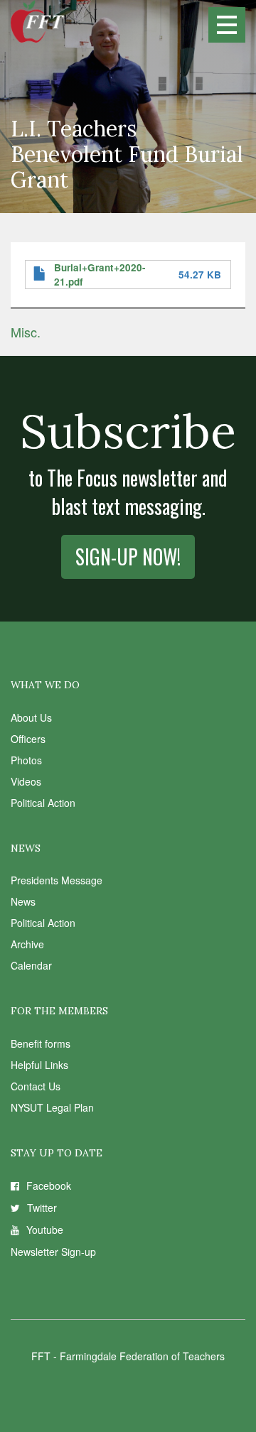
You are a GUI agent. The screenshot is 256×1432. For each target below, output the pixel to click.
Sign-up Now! (128, 556)
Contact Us (35, 1086)
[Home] (37, 21)
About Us (31, 717)
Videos (26, 781)
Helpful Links (39, 1065)
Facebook (48, 1185)
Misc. (26, 331)
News (23, 901)
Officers (28, 739)
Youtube (44, 1229)
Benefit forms (40, 1043)
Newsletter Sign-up (53, 1251)
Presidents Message (56, 880)
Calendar (31, 965)
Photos (26, 760)
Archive (27, 944)
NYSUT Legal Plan (52, 1107)
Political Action (43, 803)
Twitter (42, 1207)
